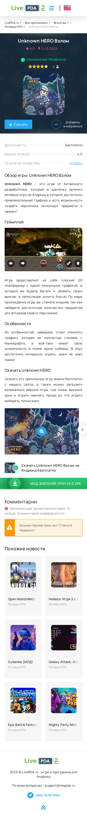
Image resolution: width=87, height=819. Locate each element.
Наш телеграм (48, 795)
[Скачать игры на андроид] (28, 8)
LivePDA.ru (12, 23)
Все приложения (36, 23)
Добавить (72, 124)
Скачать (21, 124)
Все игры (60, 23)
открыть (76, 163)
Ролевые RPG (14, 27)
